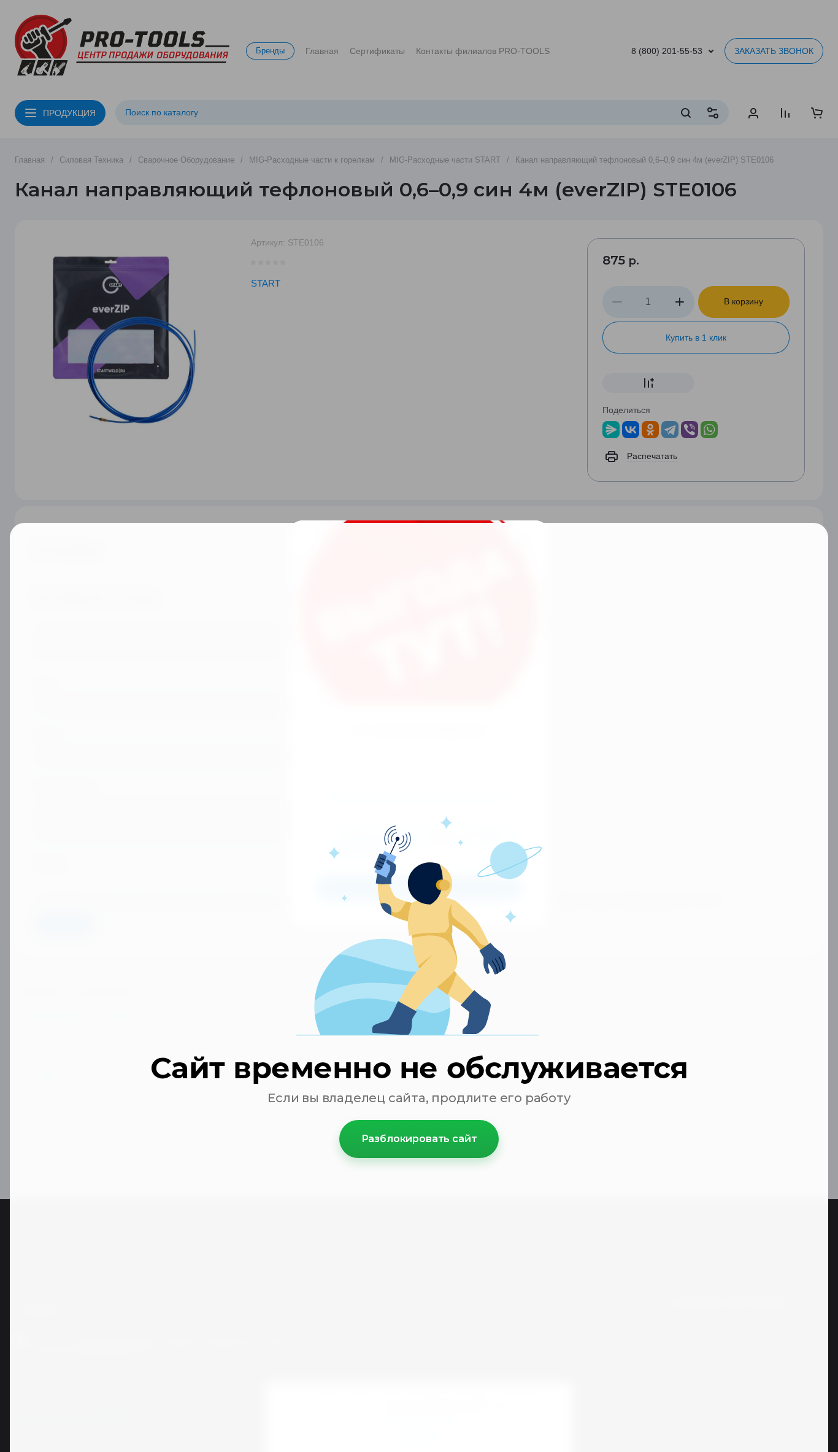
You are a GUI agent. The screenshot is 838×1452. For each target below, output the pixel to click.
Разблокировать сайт (419, 1139)
